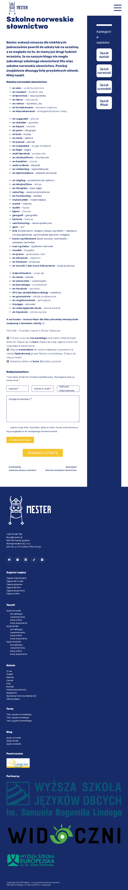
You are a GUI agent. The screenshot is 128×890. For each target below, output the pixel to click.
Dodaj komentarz (20, 399)
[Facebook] (9, 560)
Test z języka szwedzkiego (19, 720)
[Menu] (118, 8)
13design (20, 885)
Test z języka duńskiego (17, 717)
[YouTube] (42, 560)
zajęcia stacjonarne (23, 345)
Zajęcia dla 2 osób (14, 581)
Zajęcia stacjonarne (15, 590)
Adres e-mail (42, 388)
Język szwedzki (13, 642)
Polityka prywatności (16, 689)
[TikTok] (34, 560)
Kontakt (10, 686)
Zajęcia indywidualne (16, 578)
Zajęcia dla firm (13, 587)
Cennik (9, 680)
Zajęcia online (13, 593)
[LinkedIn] (26, 560)
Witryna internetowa (66, 389)
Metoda (10, 677)
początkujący (16, 614)
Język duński (12, 626)
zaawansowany (17, 617)
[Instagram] (18, 560)
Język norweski (13, 610)
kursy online (16, 620)
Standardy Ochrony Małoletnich (21, 696)
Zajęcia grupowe (14, 584)
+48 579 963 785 (14, 534)
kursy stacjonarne (18, 623)
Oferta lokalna (13, 699)
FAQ (8, 683)
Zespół (9, 674)
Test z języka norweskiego (19, 714)
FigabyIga (46, 885)
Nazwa (14, 388)
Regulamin (11, 693)
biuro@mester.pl (14, 537)
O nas (9, 671)
